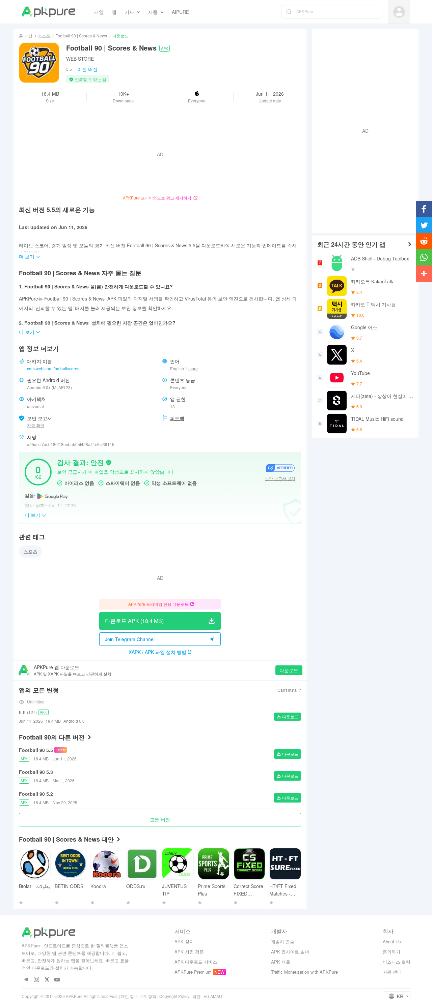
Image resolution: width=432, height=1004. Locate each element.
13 (172, 406)
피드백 (177, 418)
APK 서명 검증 (189, 951)
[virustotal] (108, 462)
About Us (392, 941)
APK (164, 48)
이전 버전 (87, 69)
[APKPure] (48, 11)
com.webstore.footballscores (53, 368)
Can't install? (289, 690)
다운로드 (288, 670)
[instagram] (36, 980)
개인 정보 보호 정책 (138, 996)
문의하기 (391, 951)
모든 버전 (160, 819)
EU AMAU (213, 996)
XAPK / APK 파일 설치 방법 (157, 652)
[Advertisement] (362, 130)
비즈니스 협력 (396, 962)
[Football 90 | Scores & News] (39, 62)
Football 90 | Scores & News (81, 35)
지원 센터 (392, 972)
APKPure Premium (193, 972)
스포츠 (44, 35)
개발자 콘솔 (282, 941)
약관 (196, 996)
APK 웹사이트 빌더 (290, 951)
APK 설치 (184, 941)
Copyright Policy (174, 996)
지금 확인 (35, 425)
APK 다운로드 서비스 (195, 962)
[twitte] (47, 980)
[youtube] (57, 980)
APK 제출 (280, 962)
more (193, 368)
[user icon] (399, 12)
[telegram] (26, 980)
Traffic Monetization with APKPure (304, 972)
